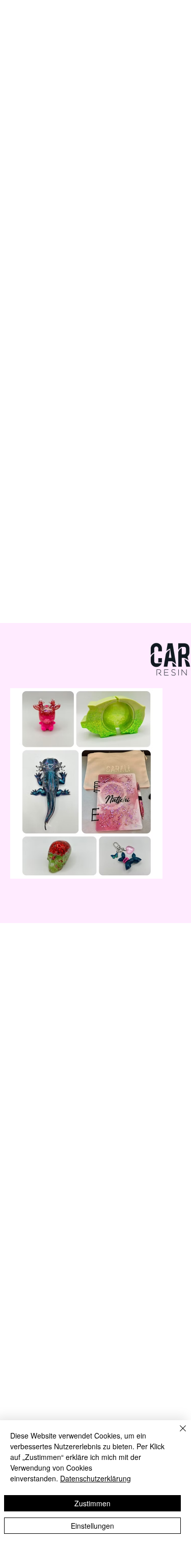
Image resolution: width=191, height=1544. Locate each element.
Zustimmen (92, 1503)
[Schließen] (177, 1434)
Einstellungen (92, 1526)
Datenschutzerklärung (95, 1478)
